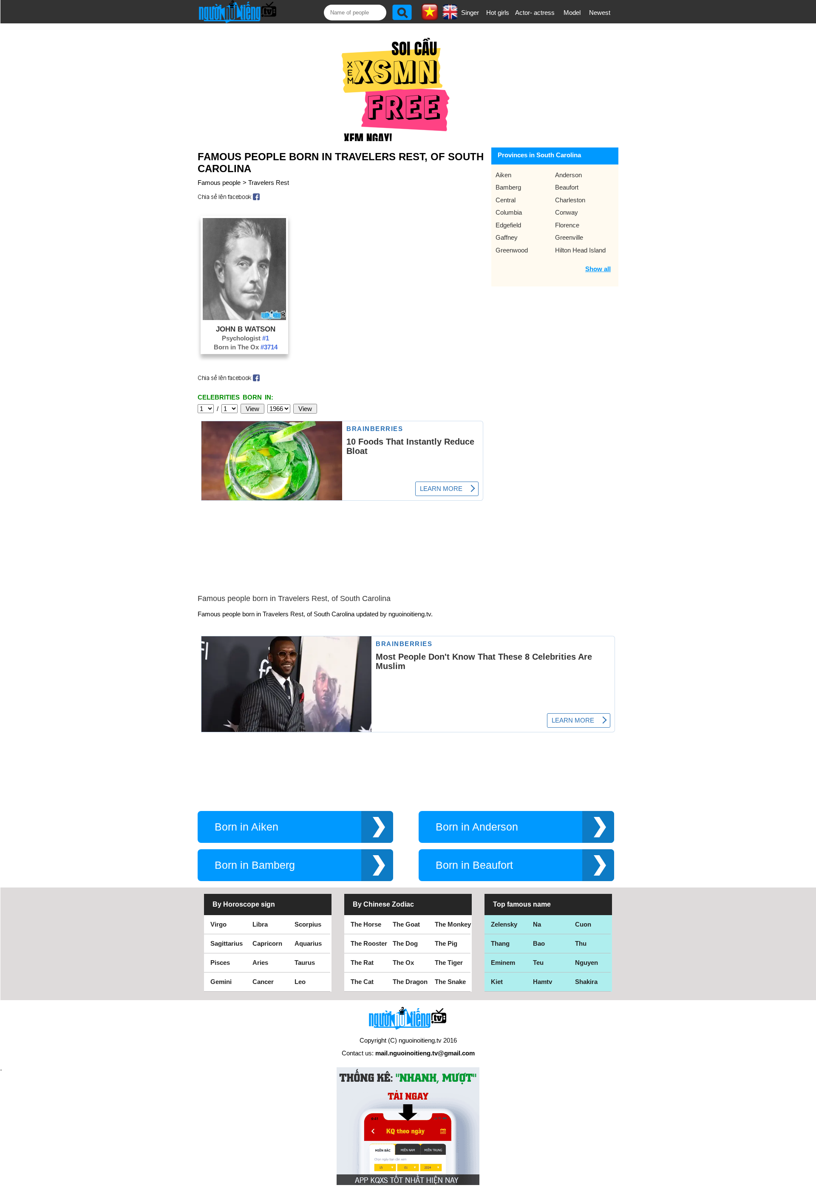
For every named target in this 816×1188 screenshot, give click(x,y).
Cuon (583, 924)
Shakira (586, 981)
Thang (500, 943)
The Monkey (453, 924)
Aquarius (308, 943)
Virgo (218, 924)
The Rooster (369, 943)
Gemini (221, 981)
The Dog (405, 943)
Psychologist (245, 338)
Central (506, 200)
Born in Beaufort (474, 865)
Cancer (263, 981)
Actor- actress (535, 12)
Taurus (305, 962)
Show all (598, 268)
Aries (260, 962)
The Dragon (410, 981)
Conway (566, 212)
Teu (538, 962)
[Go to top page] (807, 1179)
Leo (300, 981)
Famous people (219, 182)
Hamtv (542, 981)
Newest (599, 12)
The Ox (403, 962)
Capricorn (267, 943)
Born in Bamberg (255, 865)
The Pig (446, 943)
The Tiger (449, 962)
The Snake (450, 981)
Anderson (568, 175)
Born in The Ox (246, 347)
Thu (580, 943)
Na (537, 924)
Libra (260, 924)
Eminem (503, 962)
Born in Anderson (477, 827)
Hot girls (497, 12)
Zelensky (504, 924)
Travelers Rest (268, 182)
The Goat (406, 924)
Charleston (570, 200)
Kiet (497, 981)
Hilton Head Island (580, 250)
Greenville (569, 237)
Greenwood (512, 250)
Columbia (509, 212)
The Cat (362, 981)
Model (572, 12)
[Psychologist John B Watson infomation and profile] (244, 317)
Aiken (503, 175)
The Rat (362, 962)
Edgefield (508, 225)
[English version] (450, 16)
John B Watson (245, 329)
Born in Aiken (246, 827)
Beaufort (566, 187)
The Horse (366, 924)
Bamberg (508, 187)
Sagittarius (226, 943)
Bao (539, 943)
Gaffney (507, 237)
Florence (567, 225)
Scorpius (308, 924)
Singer (470, 12)
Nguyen (586, 962)
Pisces (220, 962)
